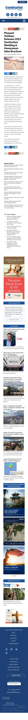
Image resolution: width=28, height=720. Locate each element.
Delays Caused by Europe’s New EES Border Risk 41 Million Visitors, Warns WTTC (13, 434)
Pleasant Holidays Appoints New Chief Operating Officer (12, 201)
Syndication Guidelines (13, 643)
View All (14, 576)
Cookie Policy (5, 710)
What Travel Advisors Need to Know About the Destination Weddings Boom (13, 183)
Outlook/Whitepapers (13, 664)
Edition (23, 2)
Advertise (13, 640)
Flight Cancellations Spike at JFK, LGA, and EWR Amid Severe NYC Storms (14, 218)
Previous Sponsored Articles (13, 667)
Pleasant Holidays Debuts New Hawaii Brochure (14, 198)
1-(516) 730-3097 (5, 698)
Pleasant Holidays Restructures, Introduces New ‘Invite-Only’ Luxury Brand (13, 188)
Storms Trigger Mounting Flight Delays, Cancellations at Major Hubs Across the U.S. (13, 407)
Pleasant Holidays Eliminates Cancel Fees (13, 169)
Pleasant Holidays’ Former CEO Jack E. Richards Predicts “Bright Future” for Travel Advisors (13, 206)
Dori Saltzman (8, 54)
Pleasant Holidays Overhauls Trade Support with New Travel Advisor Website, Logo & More (13, 178)
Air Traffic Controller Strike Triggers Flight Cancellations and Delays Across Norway (14, 238)
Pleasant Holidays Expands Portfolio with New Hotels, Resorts (13, 165)
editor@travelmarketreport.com (13, 692)
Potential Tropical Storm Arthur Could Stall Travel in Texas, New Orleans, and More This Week (12, 379)
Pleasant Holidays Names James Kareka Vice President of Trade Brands (13, 193)
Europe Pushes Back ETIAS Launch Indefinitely (14, 227)
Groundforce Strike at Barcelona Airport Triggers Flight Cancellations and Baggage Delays (13, 232)
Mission (13, 632)
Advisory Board (13, 638)
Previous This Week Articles (13, 669)
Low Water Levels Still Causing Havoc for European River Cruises (14, 223)
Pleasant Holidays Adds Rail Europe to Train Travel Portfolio (13, 173)
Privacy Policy (11, 710)
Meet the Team (13, 635)
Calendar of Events (13, 661)
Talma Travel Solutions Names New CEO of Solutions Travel (13, 330)
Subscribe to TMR (14, 319)
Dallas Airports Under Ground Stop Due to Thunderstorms (13, 353)
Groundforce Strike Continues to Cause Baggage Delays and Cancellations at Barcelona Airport (14, 244)
